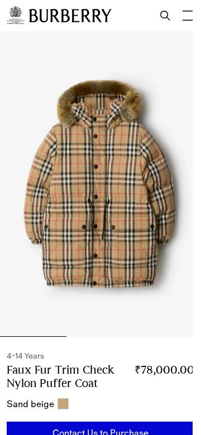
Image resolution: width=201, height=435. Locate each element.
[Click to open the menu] (187, 15)
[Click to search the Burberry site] (165, 15)
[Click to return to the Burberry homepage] (70, 16)
